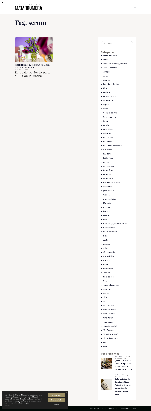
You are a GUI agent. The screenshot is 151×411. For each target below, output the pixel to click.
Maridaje (107, 203)
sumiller (106, 260)
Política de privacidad (99, 408)
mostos (106, 207)
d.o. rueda (107, 150)
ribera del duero (110, 232)
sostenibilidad (109, 256)
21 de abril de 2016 (21, 70)
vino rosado (108, 322)
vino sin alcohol (28, 67)
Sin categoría (109, 252)
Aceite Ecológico (110, 68)
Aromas (106, 80)
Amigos (106, 72)
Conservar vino (109, 117)
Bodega (106, 92)
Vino (17, 67)
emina (106, 162)
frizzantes (107, 186)
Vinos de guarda (110, 338)
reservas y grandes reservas (115, 223)
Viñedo (106, 297)
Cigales (106, 104)
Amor (105, 76)
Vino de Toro (108, 305)
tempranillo (108, 268)
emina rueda (108, 166)
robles (106, 240)
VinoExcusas (108, 330)
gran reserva (33, 65)
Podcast (106, 211)
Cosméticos (20, 65)
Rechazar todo (56, 400)
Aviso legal (114, 408)
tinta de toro (108, 277)
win (104, 342)
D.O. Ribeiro (108, 141)
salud (105, 248)
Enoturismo (108, 170)
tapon (105, 264)
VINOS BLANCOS (110, 334)
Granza (106, 195)
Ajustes (7, 405)
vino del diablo (109, 309)
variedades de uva (111, 285)
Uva (105, 281)
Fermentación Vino (111, 182)
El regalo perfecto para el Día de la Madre (32, 74)
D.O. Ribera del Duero (112, 145)
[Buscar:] (117, 44)
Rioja (105, 236)
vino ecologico (109, 314)
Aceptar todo (56, 395)
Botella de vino (109, 96)
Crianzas (107, 133)
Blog (105, 88)
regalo (106, 215)
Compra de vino (110, 113)
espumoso (107, 174)
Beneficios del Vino (111, 84)
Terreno (106, 273)
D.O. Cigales (108, 137)
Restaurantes (109, 227)
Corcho (106, 125)
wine (105, 346)
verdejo (106, 293)
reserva (106, 219)
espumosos (108, 178)
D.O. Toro (107, 154)
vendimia (107, 289)
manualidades (109, 199)
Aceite (105, 59)
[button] (135, 6)
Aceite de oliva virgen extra (115, 63)
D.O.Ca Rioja (108, 158)
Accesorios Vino (110, 55)
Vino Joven (108, 318)
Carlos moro (108, 100)
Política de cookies (128, 408)
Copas (106, 121)
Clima (105, 109)
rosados (45, 65)
